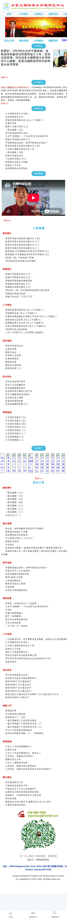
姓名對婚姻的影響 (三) (16, 404)
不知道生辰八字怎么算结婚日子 (21, 788)
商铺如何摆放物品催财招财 (18, 280)
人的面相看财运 (13, 580)
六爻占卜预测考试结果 (16, 762)
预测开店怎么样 (13, 759)
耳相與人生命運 (13, 355)
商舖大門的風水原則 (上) (17, 277)
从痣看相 (9, 587)
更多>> (4, 77)
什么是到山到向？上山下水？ (19, 538)
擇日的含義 (10, 798)
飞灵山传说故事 (13, 622)
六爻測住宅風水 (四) (16, 423)
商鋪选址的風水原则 (15, 293)
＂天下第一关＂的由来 (16, 626)
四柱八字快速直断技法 (16, 652)
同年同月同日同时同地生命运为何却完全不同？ (31, 658)
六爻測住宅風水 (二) (15, 430)
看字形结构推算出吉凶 (16, 130)
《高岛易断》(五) (14, 126)
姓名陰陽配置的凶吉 (15, 388)
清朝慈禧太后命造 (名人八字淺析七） (24, 319)
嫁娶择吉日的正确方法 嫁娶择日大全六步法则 (28, 801)
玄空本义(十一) (13, 515)
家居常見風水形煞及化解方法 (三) (22, 241)
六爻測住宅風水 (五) (16, 420)
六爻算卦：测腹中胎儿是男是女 (21, 766)
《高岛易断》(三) (14, 505)
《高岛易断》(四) (14, 149)
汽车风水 (9, 544)
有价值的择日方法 (14, 113)
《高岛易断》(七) (14, 492)
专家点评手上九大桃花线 (17, 570)
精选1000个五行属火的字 (18, 687)
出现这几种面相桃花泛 (16, 590)
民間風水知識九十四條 (16, 159)
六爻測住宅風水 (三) (15, 427)
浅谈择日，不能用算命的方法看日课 (23, 795)
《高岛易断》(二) (14, 509)
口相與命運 (10, 349)
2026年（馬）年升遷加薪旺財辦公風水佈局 (27, 290)
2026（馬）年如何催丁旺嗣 (19, 257)
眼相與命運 (10, 362)
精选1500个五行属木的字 (18, 691)
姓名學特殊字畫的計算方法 (18, 391)
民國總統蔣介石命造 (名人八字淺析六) (24, 322)
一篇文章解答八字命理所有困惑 (21, 720)
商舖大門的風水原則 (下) (17, 136)
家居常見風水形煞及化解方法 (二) (22, 244)
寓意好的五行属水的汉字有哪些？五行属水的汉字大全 (32, 694)
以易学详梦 (10, 120)
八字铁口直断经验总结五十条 (19, 146)
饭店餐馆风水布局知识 (16, 165)
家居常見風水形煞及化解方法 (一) (22, 248)
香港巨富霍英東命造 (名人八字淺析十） (25, 117)
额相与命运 (10, 352)
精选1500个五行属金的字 (18, 681)
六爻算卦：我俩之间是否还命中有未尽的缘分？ (28, 769)
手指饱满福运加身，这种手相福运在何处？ (26, 139)
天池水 (8, 609)
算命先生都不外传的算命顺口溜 (21, 655)
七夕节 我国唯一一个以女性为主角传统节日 (26, 133)
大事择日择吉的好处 (15, 804)
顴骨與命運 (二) (13, 368)
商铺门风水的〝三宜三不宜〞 (19, 296)
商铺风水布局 (12, 541)
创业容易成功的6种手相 (17, 574)
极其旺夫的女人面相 (15, 583)
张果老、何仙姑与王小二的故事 (21, 603)
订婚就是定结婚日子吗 (16, 785)
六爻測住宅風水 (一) (15, 433)
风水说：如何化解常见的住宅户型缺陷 (24, 528)
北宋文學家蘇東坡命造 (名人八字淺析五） (26, 326)
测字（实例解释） (14, 616)
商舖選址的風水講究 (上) (17, 287)
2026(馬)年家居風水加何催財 (20, 261)
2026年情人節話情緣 (16, 329)
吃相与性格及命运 (14, 152)
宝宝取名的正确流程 (15, 714)
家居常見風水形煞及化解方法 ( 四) (22, 142)
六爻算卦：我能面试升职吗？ (19, 756)
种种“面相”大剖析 (14, 577)
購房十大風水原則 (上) (16, 123)
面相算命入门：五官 (15, 717)
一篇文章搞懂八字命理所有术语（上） (24, 726)
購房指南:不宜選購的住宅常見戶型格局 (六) (27, 251)
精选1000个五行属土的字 (18, 684)
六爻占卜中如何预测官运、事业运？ (23, 168)
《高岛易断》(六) (14, 496)
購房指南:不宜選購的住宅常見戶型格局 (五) (27, 254)
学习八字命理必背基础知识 (18, 730)
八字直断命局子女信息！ (17, 642)
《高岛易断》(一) (14, 512)
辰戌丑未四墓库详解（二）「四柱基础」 (25, 733)
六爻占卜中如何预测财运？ (18, 746)
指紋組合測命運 (13, 365)
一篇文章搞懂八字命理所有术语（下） (24, 723)
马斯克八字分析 (13, 162)
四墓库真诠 (10, 661)
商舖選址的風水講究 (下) (17, 284)
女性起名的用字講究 (15, 381)
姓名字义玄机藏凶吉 (15, 384)
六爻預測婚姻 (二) (14, 439)
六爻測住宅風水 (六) (16, 155)
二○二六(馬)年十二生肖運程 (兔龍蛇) (24, 332)
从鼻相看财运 (12, 358)
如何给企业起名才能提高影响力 (21, 678)
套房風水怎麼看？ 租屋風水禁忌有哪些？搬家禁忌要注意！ (34, 547)
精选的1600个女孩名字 (17, 697)
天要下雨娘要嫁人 (14, 613)
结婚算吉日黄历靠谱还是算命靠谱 (22, 792)
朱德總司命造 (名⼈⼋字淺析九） (21, 313)
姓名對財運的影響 (14, 401)
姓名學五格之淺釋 (14, 397)
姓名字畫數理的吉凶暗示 (17, 394)
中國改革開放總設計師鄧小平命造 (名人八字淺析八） (31, 316)
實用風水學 (10, 710)
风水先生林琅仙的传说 (16, 619)
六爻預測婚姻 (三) (14, 436)
